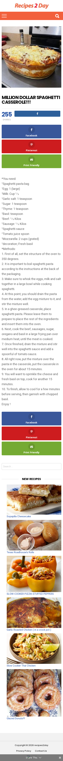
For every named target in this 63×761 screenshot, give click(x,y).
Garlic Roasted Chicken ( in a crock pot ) (29, 629)
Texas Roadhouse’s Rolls (20, 552)
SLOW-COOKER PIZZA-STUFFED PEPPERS (30, 593)
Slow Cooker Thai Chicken (21, 665)
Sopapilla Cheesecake (19, 516)
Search (57, 16)
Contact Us (41, 751)
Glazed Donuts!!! (16, 718)
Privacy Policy (23, 751)
